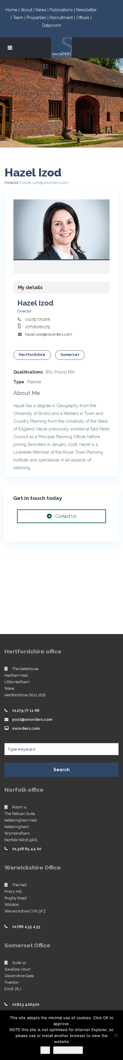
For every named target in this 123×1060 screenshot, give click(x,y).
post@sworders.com (32, 719)
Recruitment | (63, 17)
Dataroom (51, 25)
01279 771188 (37, 319)
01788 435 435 (26, 926)
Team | (20, 17)
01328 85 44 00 (26, 849)
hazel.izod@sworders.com (45, 182)
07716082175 (37, 327)
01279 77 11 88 (25, 710)
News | (43, 9)
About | (28, 9)
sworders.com (26, 728)
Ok (45, 1050)
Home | (13, 9)
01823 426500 (25, 1004)
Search (61, 769)
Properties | (38, 17)
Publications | (63, 9)
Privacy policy (68, 1050)
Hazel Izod (61, 230)
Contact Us (65, 516)
